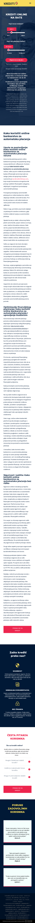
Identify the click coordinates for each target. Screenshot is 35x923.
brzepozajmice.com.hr (11, 915)
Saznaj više (30, 921)
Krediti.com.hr (10, 895)
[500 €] (11, 32)
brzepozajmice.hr (24, 915)
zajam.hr (28, 905)
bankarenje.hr (10, 911)
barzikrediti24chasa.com (20, 179)
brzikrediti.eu (25, 907)
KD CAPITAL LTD (16, 897)
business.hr (25, 903)
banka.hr (17, 903)
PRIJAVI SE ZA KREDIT (18, 629)
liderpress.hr (24, 911)
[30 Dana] (8, 50)
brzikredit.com (20, 905)
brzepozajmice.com (9, 905)
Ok (25, 921)
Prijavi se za (16, 60)
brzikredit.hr (22, 913)
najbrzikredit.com (23, 909)
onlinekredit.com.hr (11, 909)
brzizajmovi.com (10, 907)
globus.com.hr (13, 913)
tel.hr (18, 907)
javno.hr (17, 911)
